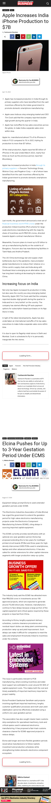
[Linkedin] (34, 36)
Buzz (12, 10)
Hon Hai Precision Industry (31, 366)
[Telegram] (39, 36)
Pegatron (6, 369)
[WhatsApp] (28, 36)
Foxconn (18, 366)
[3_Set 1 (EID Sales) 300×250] (25, 214)
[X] (17, 36)
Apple (11, 366)
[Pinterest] (23, 36)
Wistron (14, 369)
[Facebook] (12, 36)
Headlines (6, 10)
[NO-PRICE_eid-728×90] (25, 802)
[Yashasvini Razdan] (10, 385)
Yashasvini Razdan (11, 32)
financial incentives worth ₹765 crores (18, 224)
